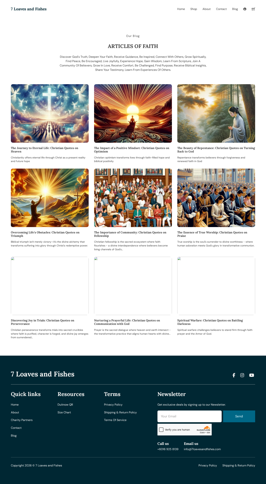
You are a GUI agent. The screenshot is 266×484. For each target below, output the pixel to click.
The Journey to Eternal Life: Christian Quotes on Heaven (44, 149)
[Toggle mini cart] (253, 9)
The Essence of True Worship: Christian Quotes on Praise (212, 234)
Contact (221, 9)
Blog (235, 9)
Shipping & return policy (120, 412)
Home (181, 9)
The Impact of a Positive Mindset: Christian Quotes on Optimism (131, 149)
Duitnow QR (65, 405)
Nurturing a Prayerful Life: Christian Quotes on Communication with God (127, 322)
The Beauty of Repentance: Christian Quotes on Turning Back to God (216, 149)
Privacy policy (113, 405)
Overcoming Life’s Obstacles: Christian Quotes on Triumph (45, 234)
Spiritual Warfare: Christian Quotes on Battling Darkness (210, 322)
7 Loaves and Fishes (29, 9)
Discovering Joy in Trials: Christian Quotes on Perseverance (42, 322)
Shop (193, 9)
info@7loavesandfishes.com (202, 449)
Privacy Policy (208, 465)
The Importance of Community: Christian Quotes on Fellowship (130, 234)
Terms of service (115, 420)
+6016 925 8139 (167, 449)
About (206, 9)
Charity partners (22, 420)
